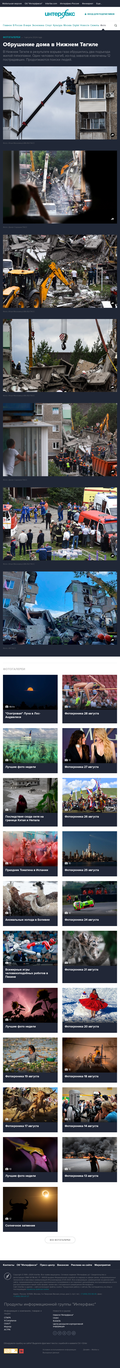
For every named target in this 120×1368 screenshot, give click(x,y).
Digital (76, 25)
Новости (84, 25)
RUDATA (57, 1321)
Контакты (8, 1265)
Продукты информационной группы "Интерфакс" (50, 1304)
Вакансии (63, 1265)
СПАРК (7, 1317)
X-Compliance (10, 1320)
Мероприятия (102, 1265)
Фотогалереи (11, 37)
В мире (27, 25)
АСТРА (7, 1329)
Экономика (38, 25)
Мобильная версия (12, 3)
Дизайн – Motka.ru (91, 1350)
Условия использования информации (59, 1350)
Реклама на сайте (81, 1265)
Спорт (48, 25)
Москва (67, 25)
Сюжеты (94, 25)
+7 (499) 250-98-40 (89, 1294)
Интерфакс (60, 14)
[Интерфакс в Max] (74, 1333)
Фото (103, 25)
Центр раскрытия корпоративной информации (68, 1325)
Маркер (7, 1326)
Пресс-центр (47, 1265)
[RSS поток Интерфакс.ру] (69, 1333)
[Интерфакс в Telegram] (60, 1333)
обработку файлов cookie (37, 1289)
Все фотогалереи (60, 1240)
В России (17, 25)
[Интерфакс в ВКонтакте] (64, 1333)
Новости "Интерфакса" (63, 1315)
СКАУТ (7, 1323)
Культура (57, 25)
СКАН (55, 1318)
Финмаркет (87, 3)
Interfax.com (51, 3)
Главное (7, 25)
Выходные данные (51, 1352)
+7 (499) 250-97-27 (21, 1296)
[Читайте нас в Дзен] (55, 1333)
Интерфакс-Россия (69, 3)
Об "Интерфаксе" (33, 3)
